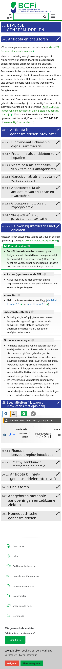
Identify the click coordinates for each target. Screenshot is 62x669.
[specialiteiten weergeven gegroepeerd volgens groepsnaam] (13, 414)
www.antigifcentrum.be (17, 122)
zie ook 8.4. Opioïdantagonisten (38, 240)
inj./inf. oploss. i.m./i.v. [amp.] (43, 435)
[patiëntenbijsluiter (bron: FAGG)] (14, 435)
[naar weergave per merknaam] (4, 435)
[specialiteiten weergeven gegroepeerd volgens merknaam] (5, 414)
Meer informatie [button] (28, 655)
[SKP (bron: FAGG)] (10, 435)
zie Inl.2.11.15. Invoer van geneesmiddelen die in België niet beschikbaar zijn (30, 110)
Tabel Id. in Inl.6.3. (36, 304)
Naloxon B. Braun (25, 434)
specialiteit (21, 429)
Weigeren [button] (12, 663)
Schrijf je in (15, 639)
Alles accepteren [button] (31, 663)
